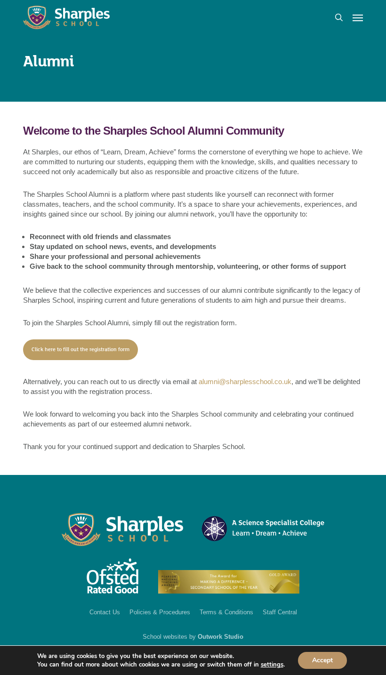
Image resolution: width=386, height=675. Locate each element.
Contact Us (104, 612)
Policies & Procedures (159, 612)
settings (272, 664)
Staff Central (280, 612)
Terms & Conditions (226, 612)
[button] (358, 17)
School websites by (193, 636)
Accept (322, 660)
